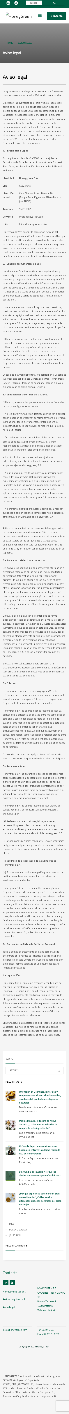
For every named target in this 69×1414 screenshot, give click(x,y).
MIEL (11, 1224)
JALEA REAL (15, 1235)
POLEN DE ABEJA (18, 1229)
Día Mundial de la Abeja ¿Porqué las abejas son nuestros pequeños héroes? (40, 1173)
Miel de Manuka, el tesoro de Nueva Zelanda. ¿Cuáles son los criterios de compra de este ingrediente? (38, 1124)
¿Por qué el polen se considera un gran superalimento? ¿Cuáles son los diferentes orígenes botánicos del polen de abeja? (40, 1199)
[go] (58, 1071)
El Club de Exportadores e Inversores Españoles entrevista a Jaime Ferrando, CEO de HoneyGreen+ (40, 1149)
